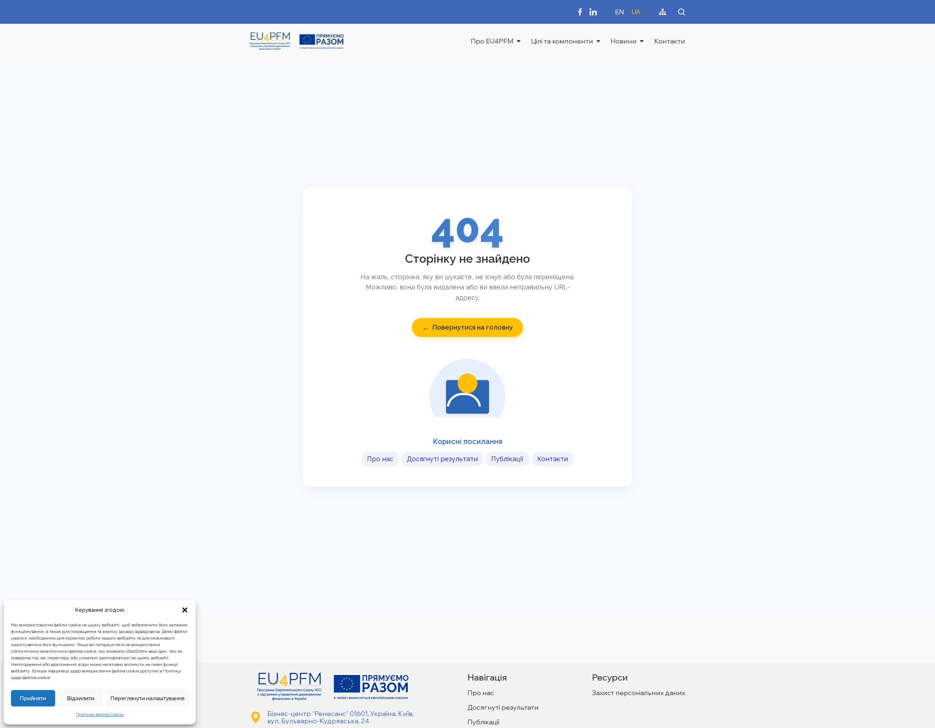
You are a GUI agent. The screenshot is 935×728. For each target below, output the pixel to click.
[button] (184, 610)
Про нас (380, 459)
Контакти (669, 41)
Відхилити (80, 698)
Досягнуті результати (442, 459)
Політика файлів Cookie (99, 714)
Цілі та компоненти (562, 41)
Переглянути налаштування (147, 698)
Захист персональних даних (638, 693)
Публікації (507, 459)
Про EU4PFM (492, 41)
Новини (624, 41)
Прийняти (33, 698)
